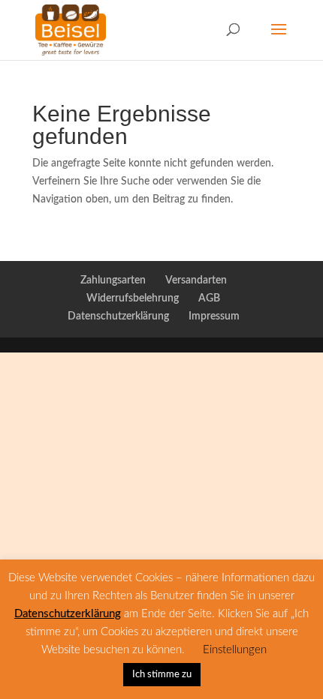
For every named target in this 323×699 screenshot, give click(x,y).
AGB (209, 298)
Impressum (214, 316)
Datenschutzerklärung (118, 316)
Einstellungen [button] (235, 650)
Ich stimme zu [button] (162, 675)
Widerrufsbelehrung (132, 298)
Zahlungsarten (113, 280)
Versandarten (196, 280)
